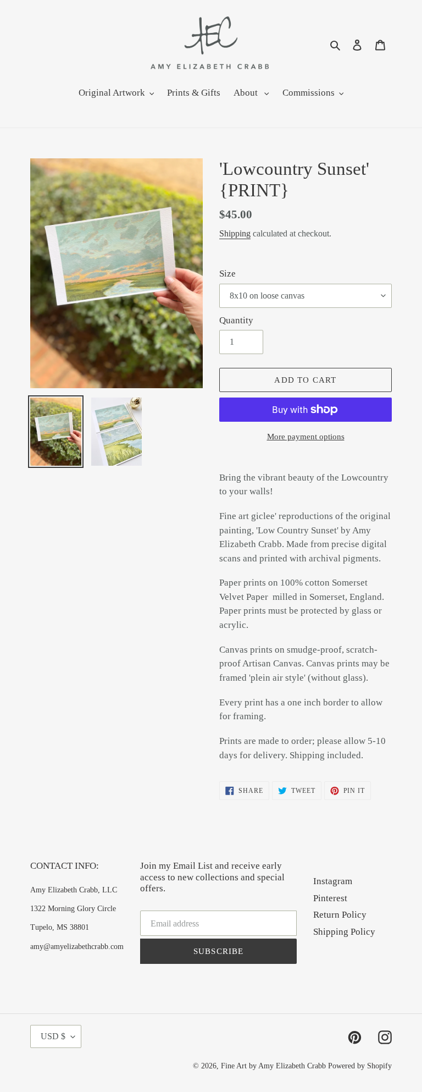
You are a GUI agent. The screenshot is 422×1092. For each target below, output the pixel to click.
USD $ (53, 1036)
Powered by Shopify (360, 1066)
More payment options (306, 436)
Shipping (235, 233)
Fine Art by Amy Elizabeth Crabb (273, 1066)
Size (227, 273)
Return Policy (340, 914)
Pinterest (330, 898)
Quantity (236, 320)
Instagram (332, 881)
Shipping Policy (344, 931)
